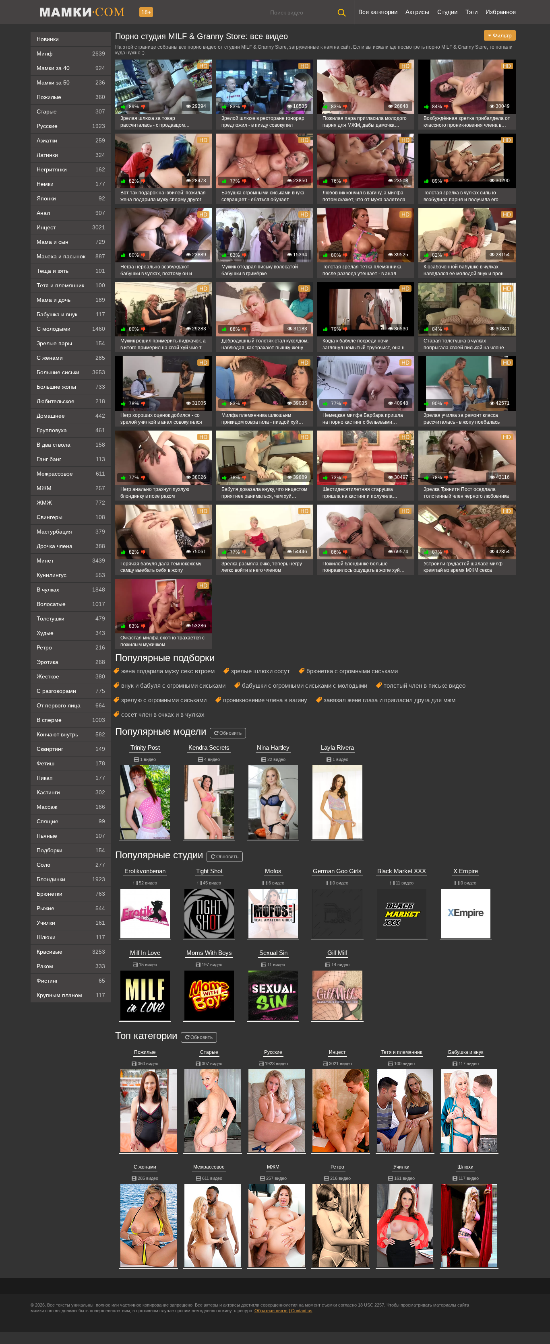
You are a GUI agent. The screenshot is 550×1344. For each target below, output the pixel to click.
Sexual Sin (273, 952)
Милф (71, 53)
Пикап (71, 778)
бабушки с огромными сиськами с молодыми (304, 685)
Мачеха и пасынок (71, 256)
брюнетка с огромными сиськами (352, 671)
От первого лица (71, 705)
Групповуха (71, 430)
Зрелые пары (71, 343)
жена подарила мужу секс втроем (168, 671)
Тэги (471, 11)
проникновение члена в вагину (265, 700)
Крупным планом (71, 995)
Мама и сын (71, 242)
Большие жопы (71, 386)
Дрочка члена (71, 546)
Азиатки (71, 140)
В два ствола (71, 444)
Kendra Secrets (209, 747)
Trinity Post (145, 747)
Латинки (71, 155)
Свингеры (71, 517)
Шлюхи (71, 937)
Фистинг (71, 980)
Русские (71, 126)
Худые (71, 633)
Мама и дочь (71, 300)
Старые (71, 111)
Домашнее (71, 415)
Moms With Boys (209, 952)
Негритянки (71, 169)
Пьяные (71, 836)
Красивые (71, 951)
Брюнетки (71, 894)
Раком (71, 966)
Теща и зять (71, 271)
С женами (71, 358)
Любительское (71, 401)
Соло (71, 865)
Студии (447, 11)
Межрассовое (71, 473)
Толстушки (71, 618)
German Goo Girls (337, 871)
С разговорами (71, 691)
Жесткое (71, 676)
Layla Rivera (337, 747)
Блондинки (71, 879)
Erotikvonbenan (144, 871)
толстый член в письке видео (424, 685)
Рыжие (71, 908)
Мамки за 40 (71, 68)
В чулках (71, 589)
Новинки (48, 39)
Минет (71, 560)
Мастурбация (71, 531)
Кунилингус (71, 575)
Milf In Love (145, 952)
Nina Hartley (273, 747)
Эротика (71, 662)
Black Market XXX (401, 871)
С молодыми (71, 329)
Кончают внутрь (71, 734)
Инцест (337, 1052)
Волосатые (71, 604)
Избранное (501, 11)
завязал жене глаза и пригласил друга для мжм (389, 700)
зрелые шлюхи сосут (260, 671)
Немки (71, 184)
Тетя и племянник (71, 285)
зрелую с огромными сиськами (164, 700)
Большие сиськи (71, 372)
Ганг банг (71, 459)
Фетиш (71, 763)
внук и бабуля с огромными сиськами (173, 685)
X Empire (465, 871)
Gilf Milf (337, 952)
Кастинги (71, 792)
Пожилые (71, 97)
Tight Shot (209, 871)
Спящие (71, 821)
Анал (71, 213)
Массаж (71, 807)
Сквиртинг (71, 749)
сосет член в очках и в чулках (163, 714)
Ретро (71, 647)
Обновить (230, 733)
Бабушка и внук (71, 314)
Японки (71, 198)
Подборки (71, 850)
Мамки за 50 (71, 82)
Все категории (377, 11)
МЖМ (71, 488)
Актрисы (417, 11)
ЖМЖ (71, 502)
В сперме (71, 720)
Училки (71, 922)
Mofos (273, 871)
